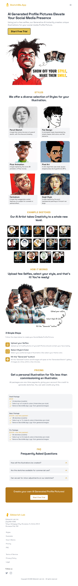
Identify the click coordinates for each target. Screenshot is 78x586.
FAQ (7, 548)
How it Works (10, 540)
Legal (8, 562)
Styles (8, 532)
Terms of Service (12, 554)
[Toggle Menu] (70, 4)
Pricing (8, 544)
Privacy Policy (11, 558)
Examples (9, 536)
